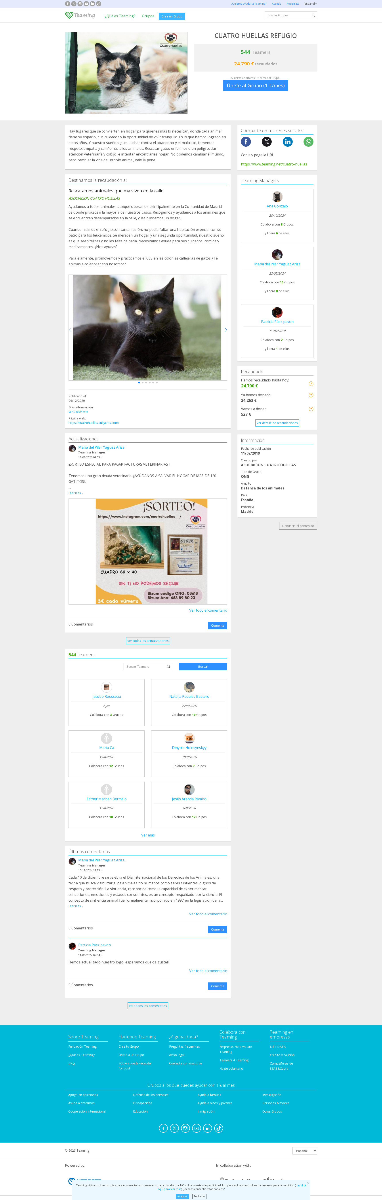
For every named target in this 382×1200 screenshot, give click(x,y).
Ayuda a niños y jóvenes (215, 1103)
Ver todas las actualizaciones (148, 641)
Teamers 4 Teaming (234, 1060)
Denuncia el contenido (298, 526)
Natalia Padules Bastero (189, 696)
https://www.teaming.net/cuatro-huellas (274, 164)
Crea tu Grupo (129, 1046)
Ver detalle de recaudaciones (277, 423)
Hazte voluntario (231, 1068)
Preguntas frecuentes (184, 1046)
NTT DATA (278, 1047)
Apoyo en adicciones (83, 1095)
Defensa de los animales (150, 1095)
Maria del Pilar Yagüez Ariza (101, 447)
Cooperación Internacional (87, 1111)
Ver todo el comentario (208, 610)
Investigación (271, 1095)
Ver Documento (78, 412)
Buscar (203, 666)
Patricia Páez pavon (94, 944)
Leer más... (76, 493)
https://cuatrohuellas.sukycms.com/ (94, 423)
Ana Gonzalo (277, 206)
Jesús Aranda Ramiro (189, 798)
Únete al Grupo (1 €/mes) (256, 85)
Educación (140, 1111)
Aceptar (182, 1196)
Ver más (148, 835)
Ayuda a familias (209, 1095)
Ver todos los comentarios (148, 1006)
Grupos (148, 15)
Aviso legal (176, 1055)
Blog (71, 1063)
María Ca (106, 747)
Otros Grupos (272, 1111)
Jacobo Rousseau (106, 696)
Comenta (217, 625)
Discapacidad (142, 1103)
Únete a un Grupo (131, 1055)
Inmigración (206, 1111)
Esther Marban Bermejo (107, 798)
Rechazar (199, 1196)
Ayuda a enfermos (81, 1103)
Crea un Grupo (172, 16)
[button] (139, 382)
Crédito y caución (282, 1055)
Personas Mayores (275, 1103)
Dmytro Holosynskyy (189, 747)
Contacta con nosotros (185, 1063)
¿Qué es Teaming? (120, 15)
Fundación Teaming (82, 1046)
